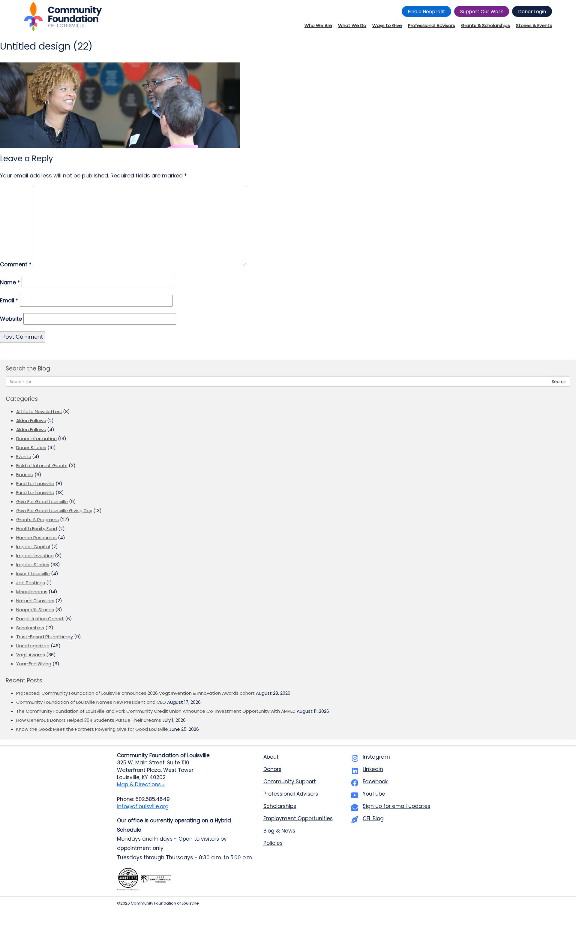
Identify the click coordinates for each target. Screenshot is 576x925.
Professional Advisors (290, 793)
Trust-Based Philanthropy (44, 636)
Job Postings (30, 582)
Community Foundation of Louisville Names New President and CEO (91, 702)
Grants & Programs (37, 519)
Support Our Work (481, 11)
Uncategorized (33, 645)
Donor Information (36, 438)
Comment (16, 264)
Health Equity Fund (36, 528)
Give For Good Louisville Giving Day (54, 510)
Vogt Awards (30, 654)
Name (10, 282)
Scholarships (30, 627)
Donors (272, 769)
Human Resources (36, 537)
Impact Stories (32, 564)
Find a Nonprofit (426, 11)
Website (11, 318)
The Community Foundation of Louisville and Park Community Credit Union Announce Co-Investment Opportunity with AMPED (156, 711)
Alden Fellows (31, 420)
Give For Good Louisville (42, 501)
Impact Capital (33, 546)
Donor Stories (31, 447)
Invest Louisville (33, 573)
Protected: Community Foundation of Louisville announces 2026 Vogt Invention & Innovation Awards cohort (135, 693)
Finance (24, 474)
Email (9, 300)
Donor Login (532, 11)
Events (23, 456)
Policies (273, 843)
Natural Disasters (35, 600)
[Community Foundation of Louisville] (63, 16)
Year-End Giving (33, 663)
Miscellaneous (31, 591)
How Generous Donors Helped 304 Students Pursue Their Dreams (88, 720)
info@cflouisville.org (143, 806)
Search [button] (559, 382)
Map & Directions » (141, 784)
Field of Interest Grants (42, 465)
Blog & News (279, 830)
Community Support (289, 781)
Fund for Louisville (35, 483)
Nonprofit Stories (35, 609)
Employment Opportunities (298, 818)
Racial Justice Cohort (40, 618)
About (271, 756)
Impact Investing (35, 555)
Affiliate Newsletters (39, 411)
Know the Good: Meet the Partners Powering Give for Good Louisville (92, 729)
